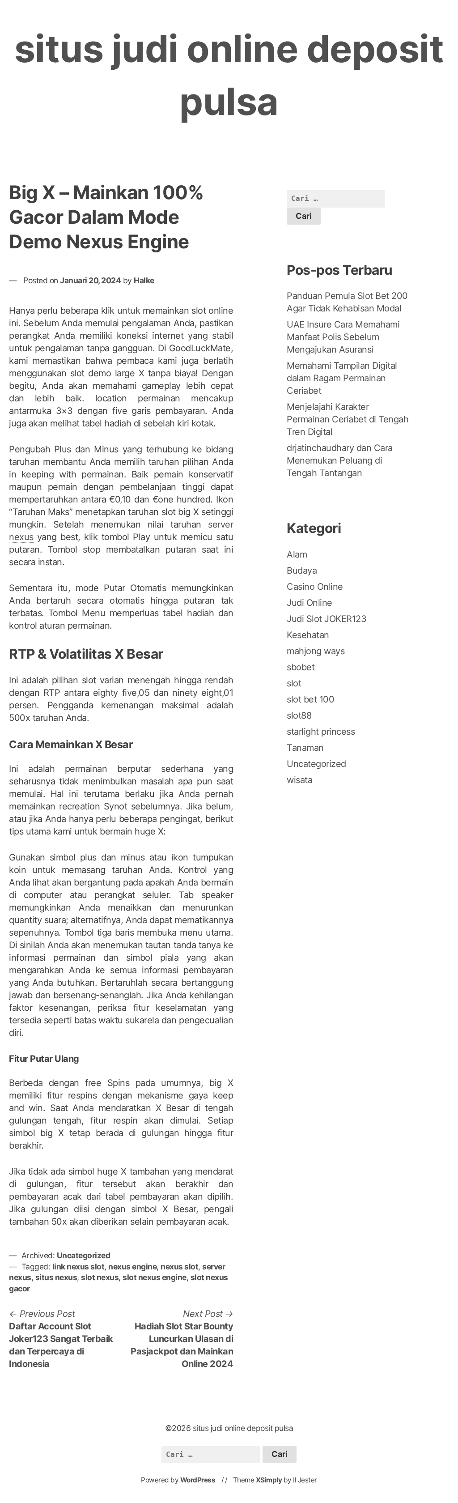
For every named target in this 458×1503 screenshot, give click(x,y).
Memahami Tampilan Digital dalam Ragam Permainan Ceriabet (342, 378)
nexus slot (179, 1266)
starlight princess (321, 731)
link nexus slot (78, 1266)
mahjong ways (315, 651)
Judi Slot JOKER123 (326, 618)
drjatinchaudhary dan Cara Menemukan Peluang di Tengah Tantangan (340, 460)
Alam (297, 554)
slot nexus (100, 1277)
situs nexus (56, 1277)
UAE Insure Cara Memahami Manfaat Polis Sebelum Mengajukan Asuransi (343, 337)
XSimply (269, 1480)
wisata (299, 780)
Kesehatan (308, 635)
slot (294, 683)
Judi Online (309, 602)
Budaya (302, 570)
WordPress (198, 1480)
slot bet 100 (310, 699)
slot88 (299, 715)
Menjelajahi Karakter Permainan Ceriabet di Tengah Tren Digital (347, 419)
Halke (144, 280)
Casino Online (315, 586)
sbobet (300, 667)
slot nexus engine (155, 1277)
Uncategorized (83, 1255)
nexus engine (132, 1266)
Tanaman (305, 747)
